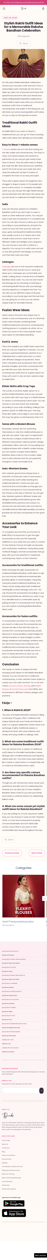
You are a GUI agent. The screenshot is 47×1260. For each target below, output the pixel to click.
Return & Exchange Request (11, 1178)
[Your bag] (43, 8)
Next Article (36, 853)
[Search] (4, 8)
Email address (10, 1088)
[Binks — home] (23, 8)
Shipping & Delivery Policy (11, 1170)
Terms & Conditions (8, 1155)
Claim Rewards (7, 1181)
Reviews (5, 1163)
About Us (5, 1144)
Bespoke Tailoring (8, 1174)
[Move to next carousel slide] (44, 898)
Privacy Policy (6, 1159)
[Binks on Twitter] (6, 1226)
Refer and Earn (40, 1255)
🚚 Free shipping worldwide (23, 2)
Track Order (6, 1140)
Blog (3, 1152)
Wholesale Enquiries (9, 1189)
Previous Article (12, 853)
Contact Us (6, 1148)
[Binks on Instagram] (12, 1226)
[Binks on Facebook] (3, 1226)
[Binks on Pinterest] (9, 1226)
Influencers (6, 1185)
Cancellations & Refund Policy (12, 1166)
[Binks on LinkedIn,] (17, 1226)
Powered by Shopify (35, 1233)
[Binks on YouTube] (14, 1226)
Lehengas (6, 266)
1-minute (6, 149)
